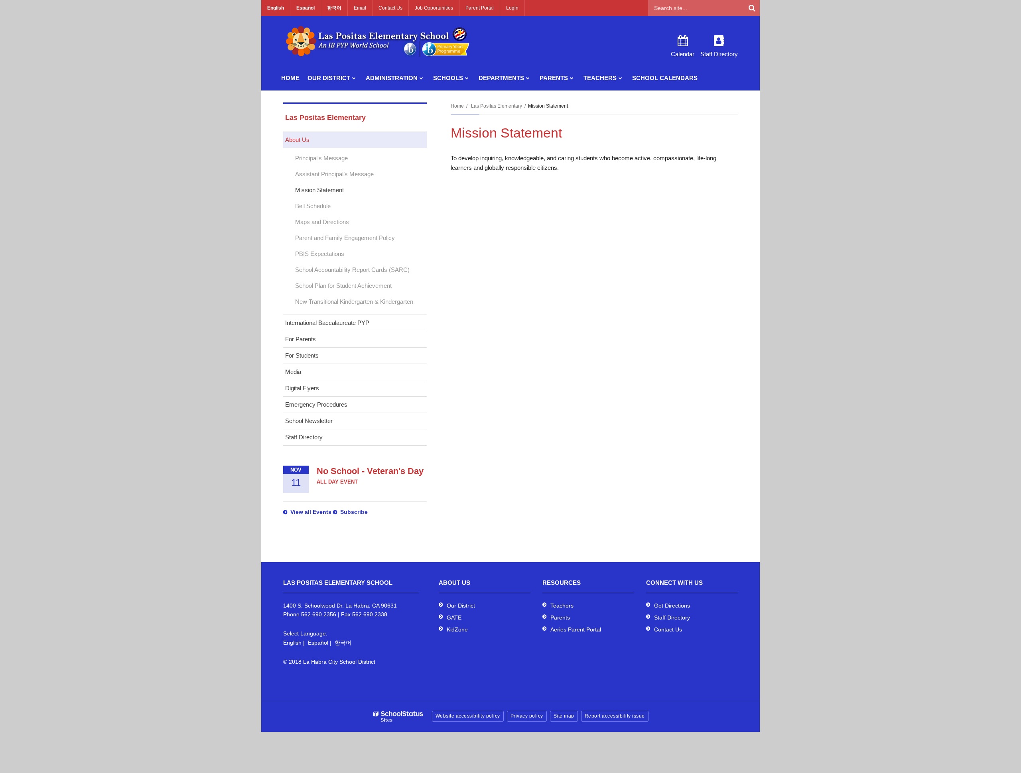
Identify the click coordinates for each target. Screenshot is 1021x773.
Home (457, 106)
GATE (454, 617)
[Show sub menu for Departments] (528, 78)
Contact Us (390, 8)
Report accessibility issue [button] (615, 716)
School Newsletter (309, 420)
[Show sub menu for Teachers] (620, 78)
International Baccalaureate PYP (327, 322)
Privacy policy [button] (526, 716)
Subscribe (354, 512)
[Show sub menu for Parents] (572, 78)
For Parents (300, 339)
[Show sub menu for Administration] (421, 78)
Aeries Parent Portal (575, 629)
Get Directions (672, 605)
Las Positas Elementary (496, 106)
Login (512, 8)
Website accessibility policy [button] (468, 716)
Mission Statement (319, 190)
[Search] (752, 8)
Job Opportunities (434, 8)
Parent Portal (479, 8)
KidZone (457, 629)
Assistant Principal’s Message (334, 174)
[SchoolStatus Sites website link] (398, 716)
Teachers (562, 605)
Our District (461, 605)
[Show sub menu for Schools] (467, 78)
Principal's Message (321, 158)
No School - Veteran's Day (370, 471)
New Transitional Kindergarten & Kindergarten (354, 301)
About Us (297, 139)
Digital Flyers (302, 388)
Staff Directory (304, 437)
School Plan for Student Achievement (343, 285)
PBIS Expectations (319, 253)
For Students (302, 355)
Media (293, 371)
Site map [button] (564, 716)
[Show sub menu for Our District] (354, 78)
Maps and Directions (322, 221)
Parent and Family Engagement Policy (345, 237)
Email (360, 8)
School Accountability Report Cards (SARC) (352, 269)
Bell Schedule (313, 206)
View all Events (310, 512)
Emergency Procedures (316, 404)
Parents (560, 617)
